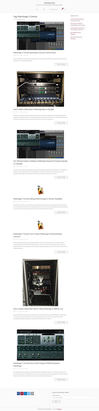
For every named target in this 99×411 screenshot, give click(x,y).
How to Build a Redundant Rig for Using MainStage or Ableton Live (38, 309)
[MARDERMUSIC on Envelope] (32, 393)
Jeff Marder (25, 55)
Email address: (55, 395)
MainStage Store (53, 9)
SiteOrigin (59, 409)
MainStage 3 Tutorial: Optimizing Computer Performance (34, 53)
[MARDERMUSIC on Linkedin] (25, 393)
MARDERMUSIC (49, 3)
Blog (44, 9)
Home (37, 9)
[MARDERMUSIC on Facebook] (18, 393)
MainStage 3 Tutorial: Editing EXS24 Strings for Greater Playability (37, 199)
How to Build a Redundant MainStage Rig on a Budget (33, 109)
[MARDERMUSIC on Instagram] (22, 393)
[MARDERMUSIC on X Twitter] (28, 393)
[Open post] (40, 36)
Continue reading (61, 64)
